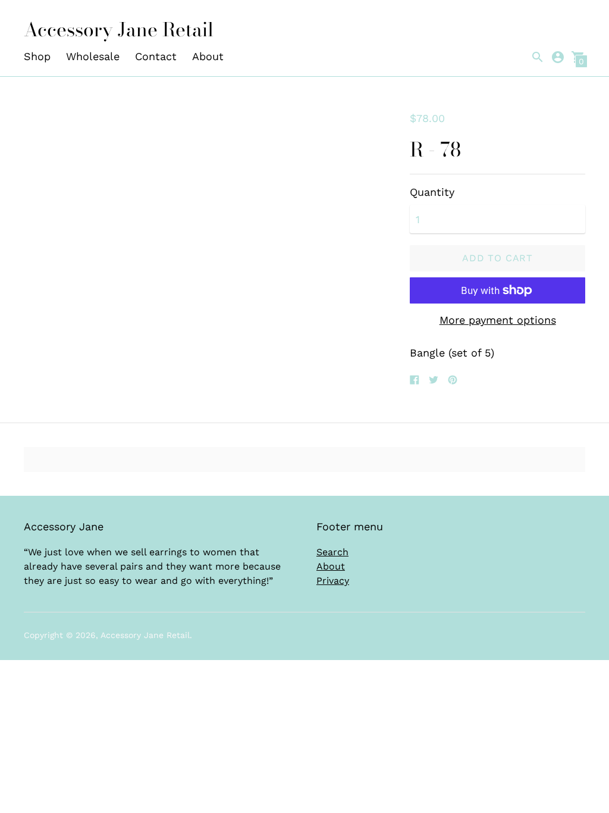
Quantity (432, 192)
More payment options (498, 320)
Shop (37, 56)
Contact (156, 56)
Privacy (332, 580)
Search (332, 552)
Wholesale (93, 56)
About (208, 56)
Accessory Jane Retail (145, 635)
